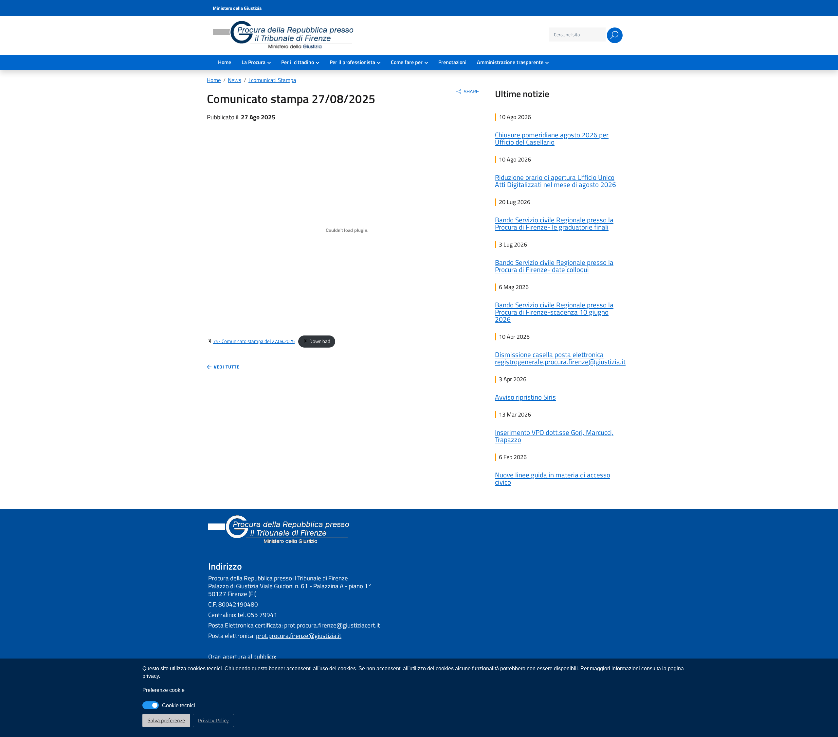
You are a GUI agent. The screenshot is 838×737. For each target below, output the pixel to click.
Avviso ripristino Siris (525, 397)
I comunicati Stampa (272, 80)
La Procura (253, 62)
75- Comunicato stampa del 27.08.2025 (254, 341)
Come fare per (407, 62)
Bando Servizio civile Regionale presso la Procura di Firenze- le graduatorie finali (554, 223)
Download (319, 341)
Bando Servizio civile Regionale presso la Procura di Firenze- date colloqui (554, 266)
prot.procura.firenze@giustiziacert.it (332, 625)
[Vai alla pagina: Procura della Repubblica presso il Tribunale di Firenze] (285, 35)
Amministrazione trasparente (510, 62)
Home (224, 62)
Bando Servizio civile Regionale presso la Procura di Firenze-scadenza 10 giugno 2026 (554, 312)
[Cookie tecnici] (150, 705)
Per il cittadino (297, 62)
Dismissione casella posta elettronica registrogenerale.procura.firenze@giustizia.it (560, 358)
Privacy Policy (213, 720)
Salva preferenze (166, 720)
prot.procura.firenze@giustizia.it (298, 635)
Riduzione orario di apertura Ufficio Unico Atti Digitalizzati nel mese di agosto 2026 (555, 181)
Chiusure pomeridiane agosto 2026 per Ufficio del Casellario (552, 138)
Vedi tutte (226, 366)
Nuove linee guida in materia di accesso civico (552, 478)
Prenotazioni (452, 62)
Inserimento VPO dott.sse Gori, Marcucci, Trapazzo (554, 436)
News (234, 80)
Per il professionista (352, 62)
